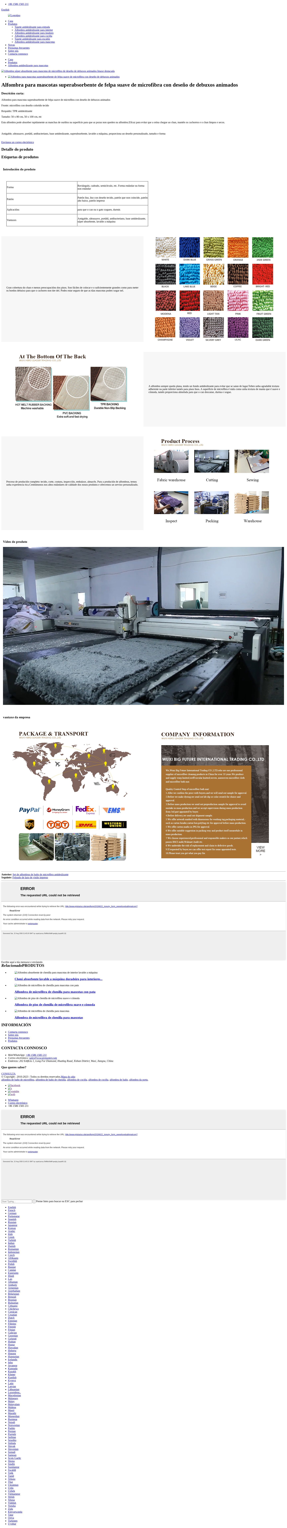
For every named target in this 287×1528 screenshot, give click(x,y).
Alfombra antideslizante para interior (34, 30)
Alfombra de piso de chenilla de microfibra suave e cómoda (55, 1004)
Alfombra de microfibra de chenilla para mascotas (49, 1017)
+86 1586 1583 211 (18, 4)
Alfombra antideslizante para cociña (33, 36)
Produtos (12, 24)
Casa (10, 21)
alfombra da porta (138, 1079)
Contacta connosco (18, 53)
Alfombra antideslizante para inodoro (34, 33)
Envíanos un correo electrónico (17, 142)
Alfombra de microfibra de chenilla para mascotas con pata (55, 992)
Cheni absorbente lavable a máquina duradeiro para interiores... (58, 979)
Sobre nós (13, 50)
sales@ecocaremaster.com (43, 1058)
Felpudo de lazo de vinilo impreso (30, 877)
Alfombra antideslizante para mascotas (35, 41)
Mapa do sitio (68, 1076)
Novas (11, 44)
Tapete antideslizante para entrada (32, 27)
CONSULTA (8, 1073)
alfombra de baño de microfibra (17, 1079)
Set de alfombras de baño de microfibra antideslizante (40, 874)
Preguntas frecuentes (19, 47)
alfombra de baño (119, 1079)
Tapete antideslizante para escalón (32, 38)
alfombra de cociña (77, 1079)
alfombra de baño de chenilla (51, 1079)
